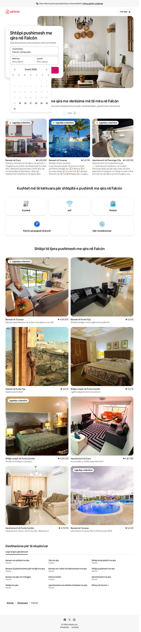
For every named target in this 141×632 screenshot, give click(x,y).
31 (15, 109)
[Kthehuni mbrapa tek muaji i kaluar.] (15, 69)
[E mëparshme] (64, 113)
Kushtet (75, 627)
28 (36, 103)
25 (20, 103)
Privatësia (64, 627)
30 (47, 103)
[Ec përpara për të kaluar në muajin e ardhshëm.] (46, 69)
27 (31, 103)
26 (25, 103)
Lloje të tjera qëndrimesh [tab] (17, 552)
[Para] (74, 113)
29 (41, 103)
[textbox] (22, 61)
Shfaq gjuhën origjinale (93, 3)
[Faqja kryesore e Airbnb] (13, 11)
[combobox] (34, 52)
